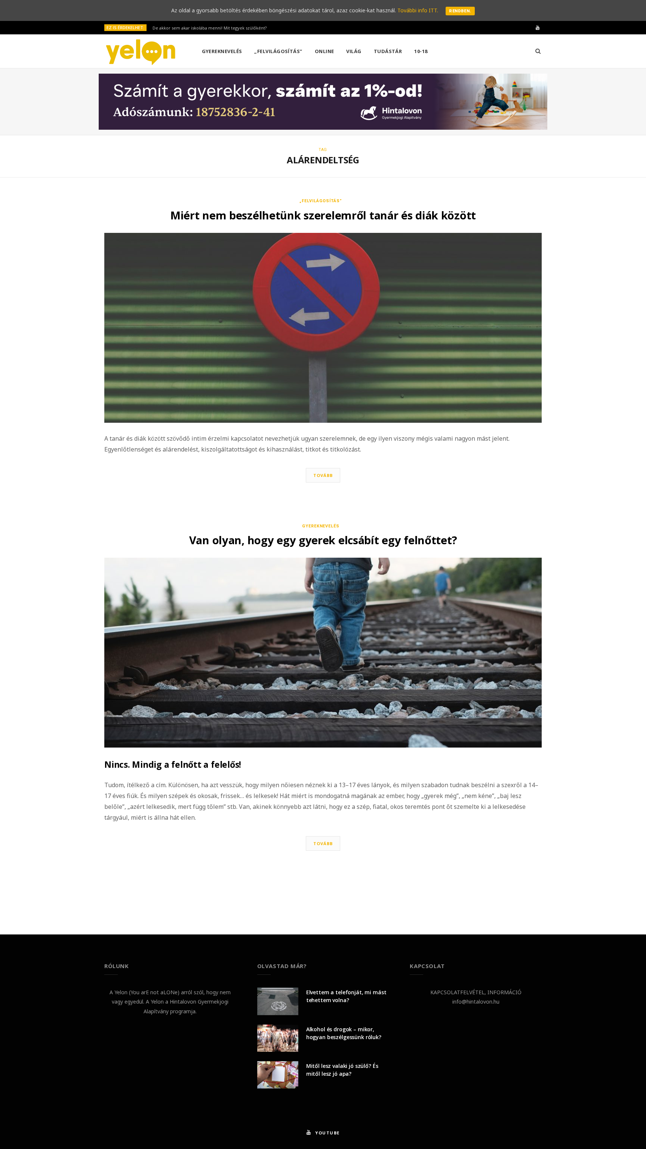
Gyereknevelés (222, 51)
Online (324, 51)
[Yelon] (141, 51)
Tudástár (388, 51)
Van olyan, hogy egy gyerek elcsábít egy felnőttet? (323, 540)
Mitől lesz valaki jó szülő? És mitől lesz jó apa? (342, 1069)
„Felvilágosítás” (278, 51)
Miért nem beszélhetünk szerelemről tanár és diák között (323, 215)
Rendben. (460, 11)
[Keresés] (538, 51)
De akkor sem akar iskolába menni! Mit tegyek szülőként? (210, 28)
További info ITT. (417, 10)
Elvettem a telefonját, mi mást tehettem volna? (346, 996)
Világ (353, 51)
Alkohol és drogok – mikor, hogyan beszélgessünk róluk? (343, 1033)
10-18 (420, 51)
